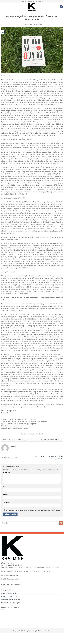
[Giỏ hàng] (61, 6)
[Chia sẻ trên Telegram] (42, 434)
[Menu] (2, 7)
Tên (4, 487)
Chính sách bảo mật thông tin (10, 603)
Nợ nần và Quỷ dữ (35, 440)
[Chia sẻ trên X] (27, 434)
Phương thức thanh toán (9, 593)
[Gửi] (61, 523)
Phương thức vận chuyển (9, 596)
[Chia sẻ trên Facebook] (24, 434)
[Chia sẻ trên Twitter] (30, 434)
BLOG (32, 14)
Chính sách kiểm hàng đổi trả (10, 600)
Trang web (6, 502)
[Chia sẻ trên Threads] (33, 434)
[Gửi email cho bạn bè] (36, 434)
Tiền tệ (54, 440)
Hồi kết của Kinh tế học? (11, 458)
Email (5, 494)
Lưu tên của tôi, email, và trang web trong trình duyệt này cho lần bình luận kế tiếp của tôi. (33, 510)
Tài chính (50, 440)
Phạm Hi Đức (44, 440)
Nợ (30, 440)
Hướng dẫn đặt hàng (7, 590)
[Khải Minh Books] (32, 6)
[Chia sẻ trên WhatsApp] (21, 434)
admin (40, 24)
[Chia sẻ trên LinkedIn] (39, 434)
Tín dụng (58, 440)
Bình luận (6, 472)
